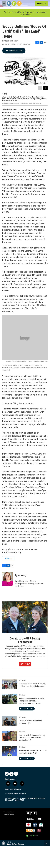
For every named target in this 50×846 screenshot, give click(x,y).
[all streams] (47, 843)
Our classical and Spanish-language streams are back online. (25, 13)
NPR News (8, 558)
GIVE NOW (25, 664)
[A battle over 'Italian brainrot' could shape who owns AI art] (9, 751)
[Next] (45, 88)
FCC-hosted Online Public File (15, 794)
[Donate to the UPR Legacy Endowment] (25, 617)
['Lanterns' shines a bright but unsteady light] (9, 721)
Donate (42, 3)
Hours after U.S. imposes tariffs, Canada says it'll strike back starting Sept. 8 (32, 737)
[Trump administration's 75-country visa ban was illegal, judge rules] (9, 684)
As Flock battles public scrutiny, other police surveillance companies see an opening (31, 700)
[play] (3, 843)
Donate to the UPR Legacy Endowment (25, 640)
